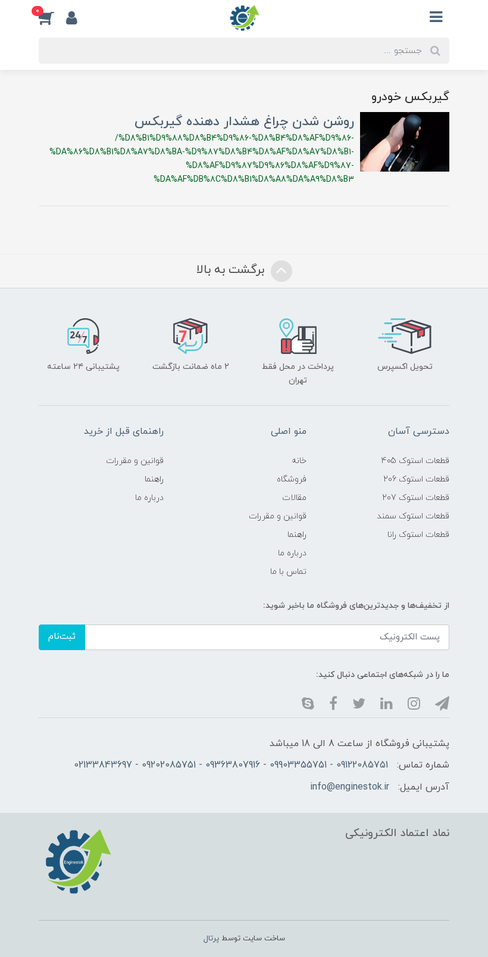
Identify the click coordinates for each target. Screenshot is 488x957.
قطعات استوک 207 (415, 498)
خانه (299, 461)
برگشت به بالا (232, 270)
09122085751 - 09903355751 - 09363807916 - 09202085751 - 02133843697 (231, 765)
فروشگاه (291, 479)
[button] (52, 17)
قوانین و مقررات (277, 516)
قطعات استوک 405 (415, 461)
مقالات (294, 498)
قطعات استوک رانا (418, 534)
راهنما (296, 534)
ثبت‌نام (62, 636)
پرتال (211, 938)
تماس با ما (288, 571)
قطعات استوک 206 (416, 479)
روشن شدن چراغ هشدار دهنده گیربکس (244, 122)
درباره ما (292, 553)
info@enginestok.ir (349, 787)
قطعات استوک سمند (413, 516)
